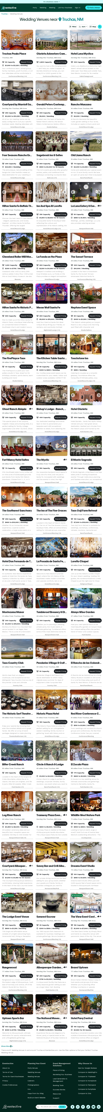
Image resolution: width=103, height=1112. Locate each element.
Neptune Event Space (83, 307)
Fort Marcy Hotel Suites (15, 459)
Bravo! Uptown (79, 967)
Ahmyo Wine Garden (83, 612)
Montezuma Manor (13, 612)
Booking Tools (58, 1085)
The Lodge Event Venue (15, 916)
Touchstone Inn (79, 358)
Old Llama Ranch (81, 155)
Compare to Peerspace (87, 1085)
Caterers (31, 1081)
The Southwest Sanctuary (17, 510)
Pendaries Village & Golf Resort (55, 662)
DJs (29, 1089)
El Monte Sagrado (81, 459)
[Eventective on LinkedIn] (99, 1107)
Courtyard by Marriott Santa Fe (20, 104)
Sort (83, 27)
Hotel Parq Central (82, 1018)
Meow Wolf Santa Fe (48, 307)
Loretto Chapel (79, 561)
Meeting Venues (34, 1076)
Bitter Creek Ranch (13, 764)
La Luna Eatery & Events (84, 205)
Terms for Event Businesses (13, 1076)
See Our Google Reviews (87, 1068)
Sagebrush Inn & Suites (50, 155)
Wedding (43, 8)
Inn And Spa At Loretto (49, 205)
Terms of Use (7, 1072)
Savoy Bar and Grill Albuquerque (55, 865)
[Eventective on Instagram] (78, 1107)
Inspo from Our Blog (35, 1093)
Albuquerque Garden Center (53, 967)
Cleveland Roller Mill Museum (19, 256)
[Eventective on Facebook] (72, 1107)
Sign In (77, 8)
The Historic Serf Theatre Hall (19, 713)
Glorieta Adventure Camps (52, 53)
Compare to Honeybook (87, 1081)
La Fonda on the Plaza (49, 256)
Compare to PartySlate (87, 1089)
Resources (57, 1094)
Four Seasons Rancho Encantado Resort (25, 155)
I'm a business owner (50, 2)
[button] (100, 27)
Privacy (5, 1081)
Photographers (33, 1085)
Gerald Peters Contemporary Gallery (58, 104)
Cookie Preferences (9, 1085)
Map (94, 27)
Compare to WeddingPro (87, 1072)
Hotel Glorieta (79, 409)
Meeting (52, 8)
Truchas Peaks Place (14, 53)
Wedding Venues (34, 1072)
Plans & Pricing (58, 1070)
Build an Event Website (36, 1098)
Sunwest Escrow (46, 916)
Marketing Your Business (62, 1074)
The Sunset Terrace (82, 256)
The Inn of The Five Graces (52, 510)
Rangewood (9, 967)
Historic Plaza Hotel (48, 713)
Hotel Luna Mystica (82, 53)
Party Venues (33, 1068)
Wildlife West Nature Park (85, 815)
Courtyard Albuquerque (16, 865)
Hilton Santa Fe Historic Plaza (19, 307)
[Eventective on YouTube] (93, 1107)
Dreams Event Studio (83, 865)
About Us (6, 1068)
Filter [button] (74, 27)
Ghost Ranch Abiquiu (14, 409)
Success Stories (59, 1090)
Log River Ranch (11, 815)
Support (56, 1098)
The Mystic (43, 459)
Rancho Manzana (81, 104)
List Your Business (65, 8)
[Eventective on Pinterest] (83, 1107)
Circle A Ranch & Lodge (50, 764)
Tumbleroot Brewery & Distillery (55, 612)
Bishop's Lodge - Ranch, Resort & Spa (58, 409)
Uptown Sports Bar (13, 1018)
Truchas (4, 14)
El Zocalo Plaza (79, 764)
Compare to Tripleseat (87, 1076)
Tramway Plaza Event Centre (53, 815)
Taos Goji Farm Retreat (84, 510)
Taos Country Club (13, 662)
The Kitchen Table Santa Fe (52, 358)
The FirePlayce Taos (13, 358)
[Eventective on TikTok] (88, 1107)
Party (35, 8)
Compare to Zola (84, 1093)
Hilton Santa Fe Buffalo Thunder (20, 205)
